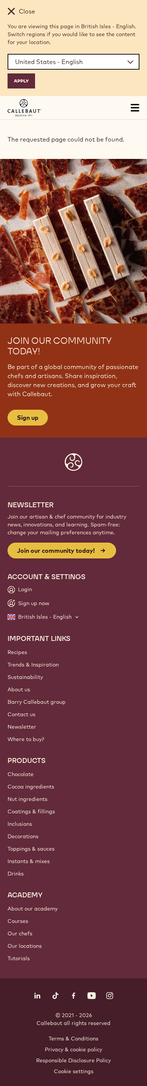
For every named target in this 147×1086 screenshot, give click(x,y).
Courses (18, 921)
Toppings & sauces (31, 848)
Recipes (17, 652)
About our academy (33, 908)
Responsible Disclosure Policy (73, 1060)
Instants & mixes (29, 861)
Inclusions (20, 824)
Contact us (21, 714)
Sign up (27, 417)
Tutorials (19, 958)
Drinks (16, 873)
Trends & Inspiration (33, 664)
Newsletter (22, 726)
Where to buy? (26, 739)
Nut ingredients (27, 799)
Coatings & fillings (31, 811)
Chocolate (21, 774)
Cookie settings (73, 1071)
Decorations (23, 836)
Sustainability (25, 677)
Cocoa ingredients (31, 786)
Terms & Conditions (73, 1038)
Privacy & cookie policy (73, 1049)
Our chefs (20, 933)
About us (19, 689)
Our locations (25, 946)
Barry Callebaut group (37, 702)
